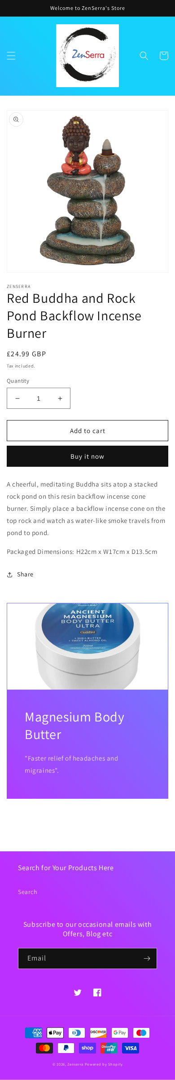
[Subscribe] (147, 958)
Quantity (18, 381)
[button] (11, 56)
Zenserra (75, 1064)
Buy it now (87, 456)
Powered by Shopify (104, 1064)
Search (28, 892)
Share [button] (25, 574)
